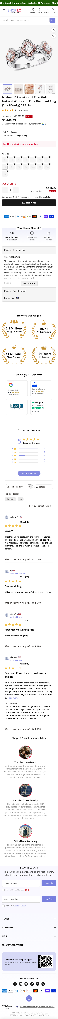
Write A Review (29, 473)
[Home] (18, 11)
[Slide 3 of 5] (29, 89)
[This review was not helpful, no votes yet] (38, 559)
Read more (13, 698)
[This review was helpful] (33, 602)
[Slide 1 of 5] (7, 89)
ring (20, 499)
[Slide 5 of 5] (50, 89)
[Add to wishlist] (53, 36)
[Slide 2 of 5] (18, 89)
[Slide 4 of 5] (40, 89)
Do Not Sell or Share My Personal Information (37, 1006)
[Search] (52, 20)
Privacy (23, 906)
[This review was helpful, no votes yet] (33, 729)
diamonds (10, 499)
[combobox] (26, 20)
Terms (16, 906)
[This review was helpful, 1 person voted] (33, 559)
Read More (28, 283)
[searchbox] (16, 486)
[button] (46, 124)
